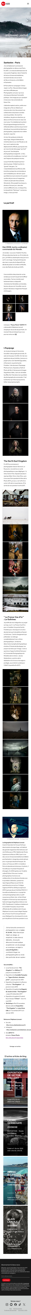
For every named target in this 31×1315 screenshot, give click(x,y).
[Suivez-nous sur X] (24, 1306)
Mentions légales (17, 1308)
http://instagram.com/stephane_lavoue (18, 1029)
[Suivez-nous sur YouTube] (11, 1306)
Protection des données (10, 1310)
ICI (16, 334)
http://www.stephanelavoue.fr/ (16, 1025)
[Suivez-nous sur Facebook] (15, 1306)
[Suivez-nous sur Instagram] (7, 1306)
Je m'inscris (6, 1280)
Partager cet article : (15, 1046)
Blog (11, 1308)
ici (5, 1288)
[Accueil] (5, 4)
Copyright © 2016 (22, 1310)
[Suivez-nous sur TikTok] (19, 1306)
